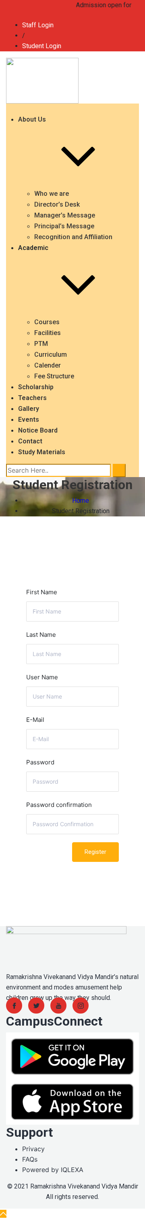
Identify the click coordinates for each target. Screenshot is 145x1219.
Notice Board (38, 430)
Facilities (47, 333)
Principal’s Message (64, 226)
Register (95, 851)
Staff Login (38, 25)
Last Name (41, 634)
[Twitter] (36, 1006)
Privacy (33, 1149)
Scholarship (36, 387)
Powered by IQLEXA (52, 1170)
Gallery (28, 408)
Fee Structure (54, 376)
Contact (30, 441)
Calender (47, 365)
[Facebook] (14, 1006)
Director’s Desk (57, 204)
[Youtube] (58, 1006)
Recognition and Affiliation (73, 237)
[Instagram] (80, 1006)
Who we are (51, 193)
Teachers (32, 398)
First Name (41, 592)
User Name (42, 677)
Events (28, 419)
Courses (47, 322)
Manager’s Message (64, 215)
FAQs (29, 1159)
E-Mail (35, 719)
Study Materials (41, 452)
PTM (41, 343)
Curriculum (50, 354)
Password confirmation (59, 805)
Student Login (41, 46)
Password (40, 762)
